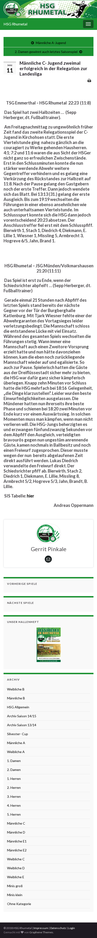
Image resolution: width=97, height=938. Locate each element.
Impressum (41, 928)
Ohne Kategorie (19, 904)
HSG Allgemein (18, 707)
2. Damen (14, 770)
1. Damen (14, 761)
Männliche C (16, 823)
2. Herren (14, 788)
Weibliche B (15, 689)
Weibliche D (16, 868)
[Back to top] (86, 927)
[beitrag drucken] (89, 80)
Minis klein (14, 895)
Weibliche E (15, 877)
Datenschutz (58, 928)
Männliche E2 (17, 850)
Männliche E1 (17, 841)
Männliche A (16, 743)
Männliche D (16, 832)
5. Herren (14, 814)
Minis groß (15, 886)
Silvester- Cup (17, 734)
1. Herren (14, 779)
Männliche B (16, 698)
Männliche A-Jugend (51, 43)
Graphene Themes (41, 932)
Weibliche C (16, 859)
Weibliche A (16, 752)
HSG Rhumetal (15, 24)
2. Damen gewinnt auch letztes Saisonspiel (46, 52)
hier (30, 495)
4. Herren (14, 805)
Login (71, 928)
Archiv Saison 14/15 (21, 716)
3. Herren (14, 796)
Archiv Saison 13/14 (21, 725)
